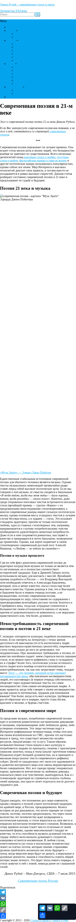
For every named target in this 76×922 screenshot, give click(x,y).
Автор (11, 27)
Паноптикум (23, 60)
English (11, 96)
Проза (11, 63)
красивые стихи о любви (39, 157)
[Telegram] (38, 892)
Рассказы (20, 67)
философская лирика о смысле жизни (43, 160)
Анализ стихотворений (29, 80)
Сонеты (20, 57)
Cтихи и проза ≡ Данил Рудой (49, 920)
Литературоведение (27, 77)
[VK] (38, 898)
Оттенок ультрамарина (29, 33)
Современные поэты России (38, 881)
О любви (20, 47)
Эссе (18, 73)
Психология (15, 86)
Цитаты (20, 83)
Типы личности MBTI (29, 93)
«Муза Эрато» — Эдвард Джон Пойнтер (25, 472)
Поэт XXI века (24, 37)
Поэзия (11, 40)
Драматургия (23, 70)
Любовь (20, 90)
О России (21, 50)
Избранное (21, 43)
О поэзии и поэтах (26, 53)
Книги (11, 30)
